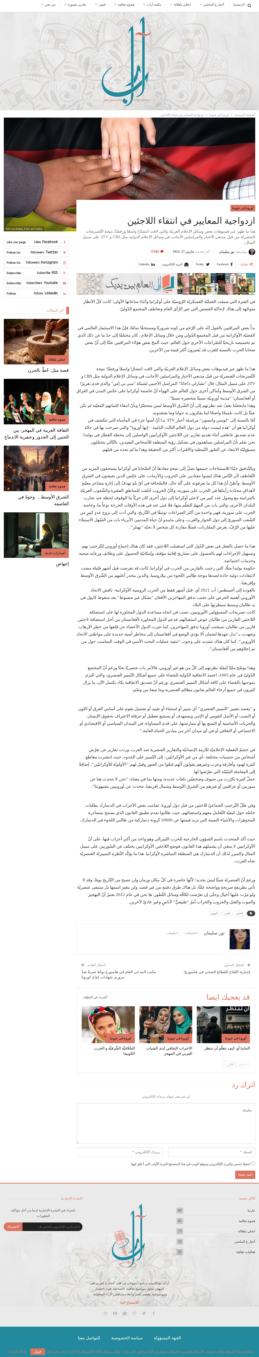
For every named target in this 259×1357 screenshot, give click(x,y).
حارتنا (251, 1210)
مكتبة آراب (154, 4)
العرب (227, 913)
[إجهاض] (36, 535)
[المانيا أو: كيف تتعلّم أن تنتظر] (223, 1024)
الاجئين (239, 913)
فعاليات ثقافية (245, 1252)
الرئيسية (239, 4)
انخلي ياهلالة (182, 4)
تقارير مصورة (77, 4)
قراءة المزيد (18, 1351)
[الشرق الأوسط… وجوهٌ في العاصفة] (36, 468)
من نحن (50, 4)
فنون (102, 4)
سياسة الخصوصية (127, 1338)
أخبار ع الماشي (213, 4)
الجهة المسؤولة (167, 1338)
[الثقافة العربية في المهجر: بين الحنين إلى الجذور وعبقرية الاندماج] (36, 401)
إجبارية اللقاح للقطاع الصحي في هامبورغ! (217, 972)
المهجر (214, 913)
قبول (37, 1351)
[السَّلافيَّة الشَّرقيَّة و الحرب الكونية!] (108, 1024)
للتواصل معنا (89, 1338)
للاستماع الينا (129, 1302)
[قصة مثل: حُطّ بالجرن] (36, 341)
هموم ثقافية (126, 4)
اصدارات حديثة (55, 553)
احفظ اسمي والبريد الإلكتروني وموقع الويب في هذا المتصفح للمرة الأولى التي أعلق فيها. (191, 1164)
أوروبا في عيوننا (242, 208)
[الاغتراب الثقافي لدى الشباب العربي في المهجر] (165, 1024)
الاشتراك (13, 1227)
